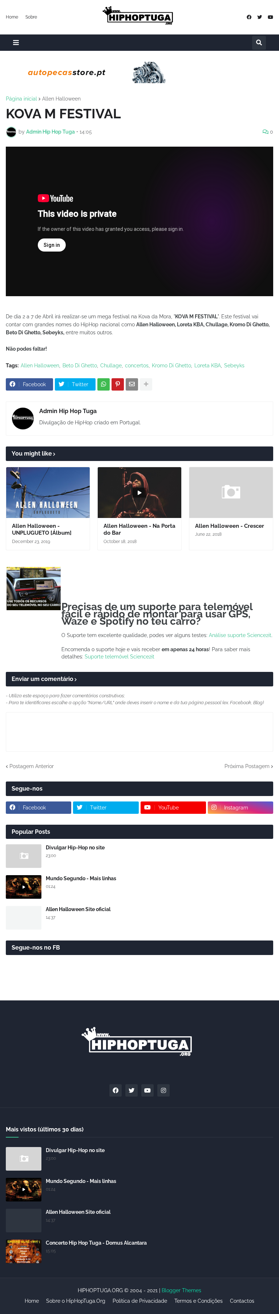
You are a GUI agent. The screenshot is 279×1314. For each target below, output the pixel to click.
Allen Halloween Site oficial (78, 909)
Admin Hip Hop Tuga (68, 411)
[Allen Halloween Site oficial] (23, 918)
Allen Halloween (61, 98)
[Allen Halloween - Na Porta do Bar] (139, 492)
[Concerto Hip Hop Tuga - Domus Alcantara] (23, 1251)
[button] (16, 42)
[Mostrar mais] (146, 384)
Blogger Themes (181, 1290)
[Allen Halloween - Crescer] (231, 492)
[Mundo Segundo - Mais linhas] (23, 887)
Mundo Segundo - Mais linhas (81, 878)
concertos (137, 365)
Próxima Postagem (247, 766)
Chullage (111, 365)
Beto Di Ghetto (79, 365)
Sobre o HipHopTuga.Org (75, 1301)
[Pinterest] (118, 384)
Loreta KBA (207, 365)
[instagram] (163, 1090)
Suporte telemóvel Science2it (119, 657)
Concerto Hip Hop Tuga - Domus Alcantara (96, 1243)
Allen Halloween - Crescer (229, 526)
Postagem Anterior (31, 766)
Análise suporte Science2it (240, 635)
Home (12, 17)
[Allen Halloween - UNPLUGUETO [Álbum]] (48, 492)
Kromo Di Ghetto (171, 365)
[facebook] (249, 17)
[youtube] (270, 17)
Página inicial (21, 98)
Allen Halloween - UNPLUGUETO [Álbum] (42, 529)
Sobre (31, 17)
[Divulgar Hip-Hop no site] (23, 856)
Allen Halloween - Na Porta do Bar (139, 529)
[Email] (132, 384)
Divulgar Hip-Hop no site (75, 847)
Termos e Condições (198, 1301)
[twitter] (259, 17)
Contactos (242, 1301)
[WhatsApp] (103, 384)
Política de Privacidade (140, 1301)
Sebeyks (234, 365)
